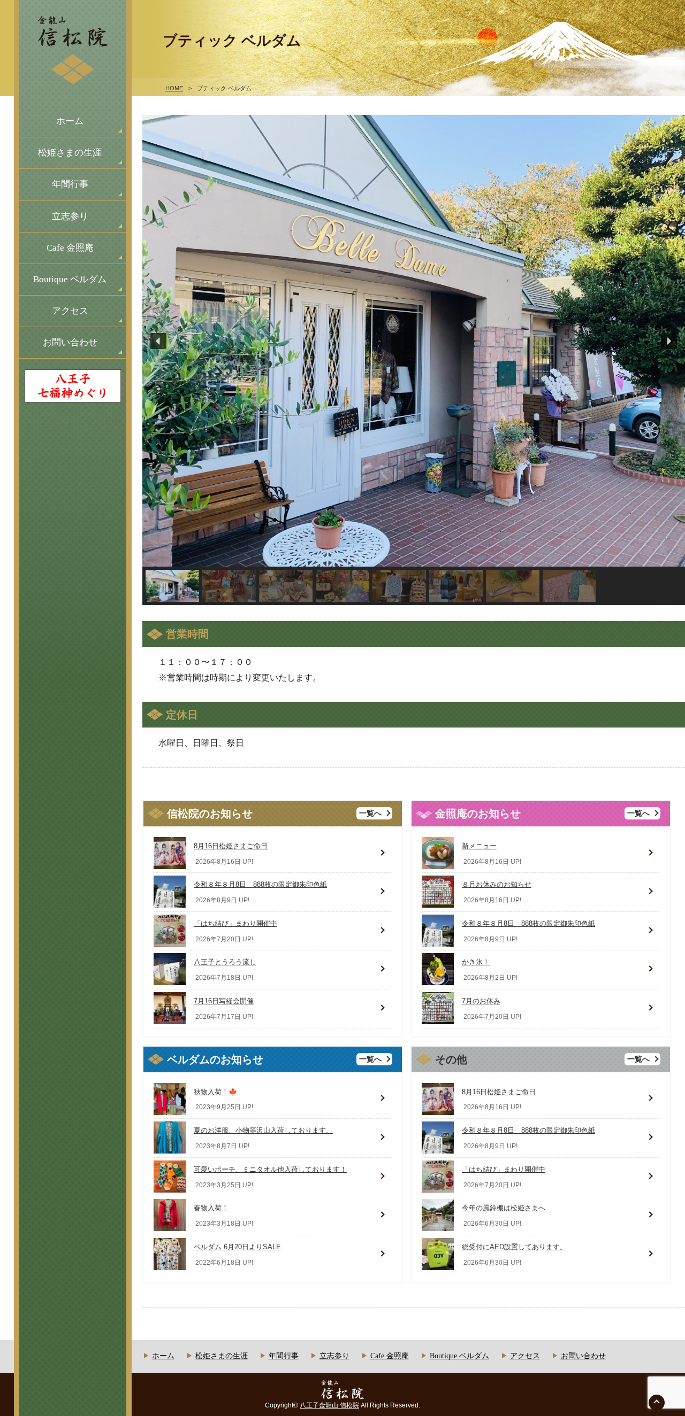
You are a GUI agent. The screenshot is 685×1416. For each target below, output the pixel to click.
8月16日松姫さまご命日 (231, 846)
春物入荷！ (211, 1208)
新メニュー (479, 846)
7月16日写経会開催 (224, 1001)
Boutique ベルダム (69, 279)
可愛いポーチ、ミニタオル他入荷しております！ (270, 1169)
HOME (174, 88)
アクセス (70, 311)
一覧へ (370, 813)
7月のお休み (481, 1001)
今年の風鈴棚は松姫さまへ (503, 1208)
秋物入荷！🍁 (215, 1092)
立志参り (70, 216)
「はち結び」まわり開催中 (235, 923)
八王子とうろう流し (225, 962)
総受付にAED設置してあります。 (514, 1247)
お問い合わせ (70, 342)
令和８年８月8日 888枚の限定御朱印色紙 (260, 884)
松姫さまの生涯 (70, 153)
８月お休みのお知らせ (496, 884)
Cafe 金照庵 (70, 248)
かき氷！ (476, 962)
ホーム (69, 121)
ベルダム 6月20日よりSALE (237, 1247)
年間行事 (70, 184)
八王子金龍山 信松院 (329, 1405)
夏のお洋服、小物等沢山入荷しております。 (263, 1130)
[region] (413, 360)
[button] (158, 341)
